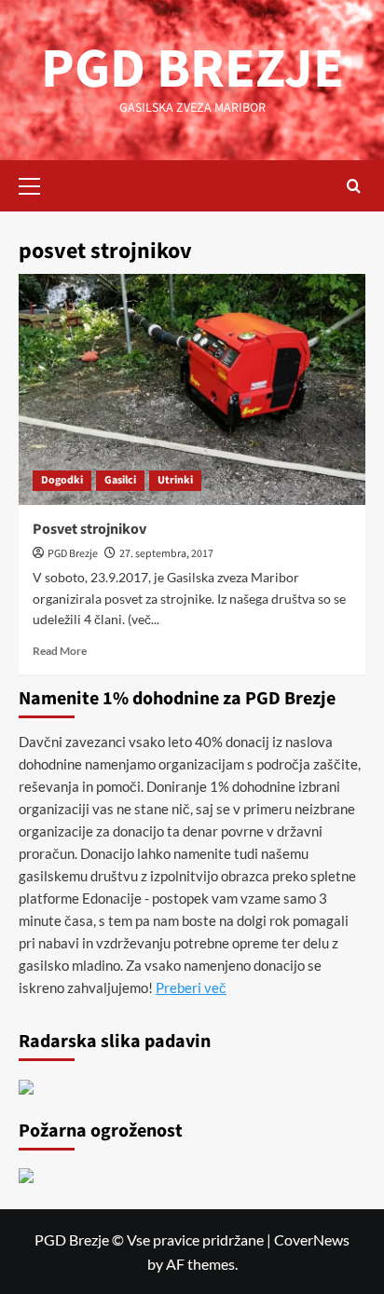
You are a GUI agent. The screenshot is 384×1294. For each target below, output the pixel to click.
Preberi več (191, 987)
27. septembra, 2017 (166, 554)
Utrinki (175, 480)
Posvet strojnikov (89, 529)
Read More (60, 651)
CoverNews (312, 1239)
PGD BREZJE (192, 69)
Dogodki (62, 480)
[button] (37, 183)
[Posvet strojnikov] (192, 389)
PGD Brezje (73, 554)
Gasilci (120, 480)
